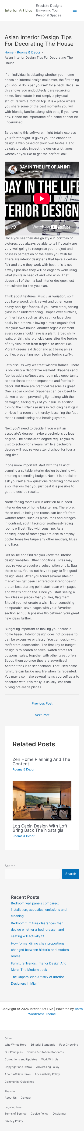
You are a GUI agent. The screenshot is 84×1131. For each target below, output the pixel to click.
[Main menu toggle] (75, 10)
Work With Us (49, 1059)
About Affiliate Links (18, 1074)
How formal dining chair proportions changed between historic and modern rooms (40, 949)
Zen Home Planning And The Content (41, 761)
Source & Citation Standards (45, 1052)
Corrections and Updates (21, 1059)
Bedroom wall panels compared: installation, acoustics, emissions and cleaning (38, 909)
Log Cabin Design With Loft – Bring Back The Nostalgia (42, 828)
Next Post (42, 715)
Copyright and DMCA (18, 1067)
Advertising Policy (48, 1067)
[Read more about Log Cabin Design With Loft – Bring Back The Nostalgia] (42, 800)
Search (10, 866)
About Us (11, 1097)
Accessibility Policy (47, 1074)
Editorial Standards (43, 1044)
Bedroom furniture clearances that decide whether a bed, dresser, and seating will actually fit (37, 929)
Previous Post (42, 703)
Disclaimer (59, 1113)
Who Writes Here (15, 1044)
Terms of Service (16, 1113)
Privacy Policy (14, 1121)
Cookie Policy (40, 1113)
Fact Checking (68, 1044)
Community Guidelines (19, 1081)
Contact (26, 1097)
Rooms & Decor (24, 769)
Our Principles (14, 1052)
